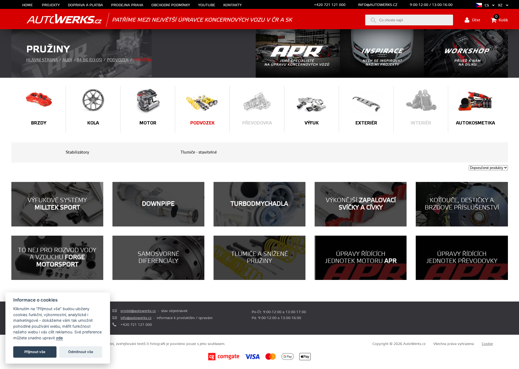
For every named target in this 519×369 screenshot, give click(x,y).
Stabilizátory (77, 152)
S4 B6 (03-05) (89, 60)
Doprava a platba (85, 5)
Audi (67, 60)
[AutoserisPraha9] (466, 77)
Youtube (206, 5)
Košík (501, 20)
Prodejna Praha (127, 5)
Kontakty (232, 5)
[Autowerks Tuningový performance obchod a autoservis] (56, 19)
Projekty (51, 5)
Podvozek (118, 60)
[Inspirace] (382, 77)
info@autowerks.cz (377, 5)
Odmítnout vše (80, 352)
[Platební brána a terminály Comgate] (223, 359)
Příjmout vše (34, 352)
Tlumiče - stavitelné (199, 152)
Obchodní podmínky (170, 5)
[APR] (298, 77)
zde (59, 338)
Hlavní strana (42, 60)
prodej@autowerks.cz (138, 311)
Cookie (487, 344)
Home (27, 5)
